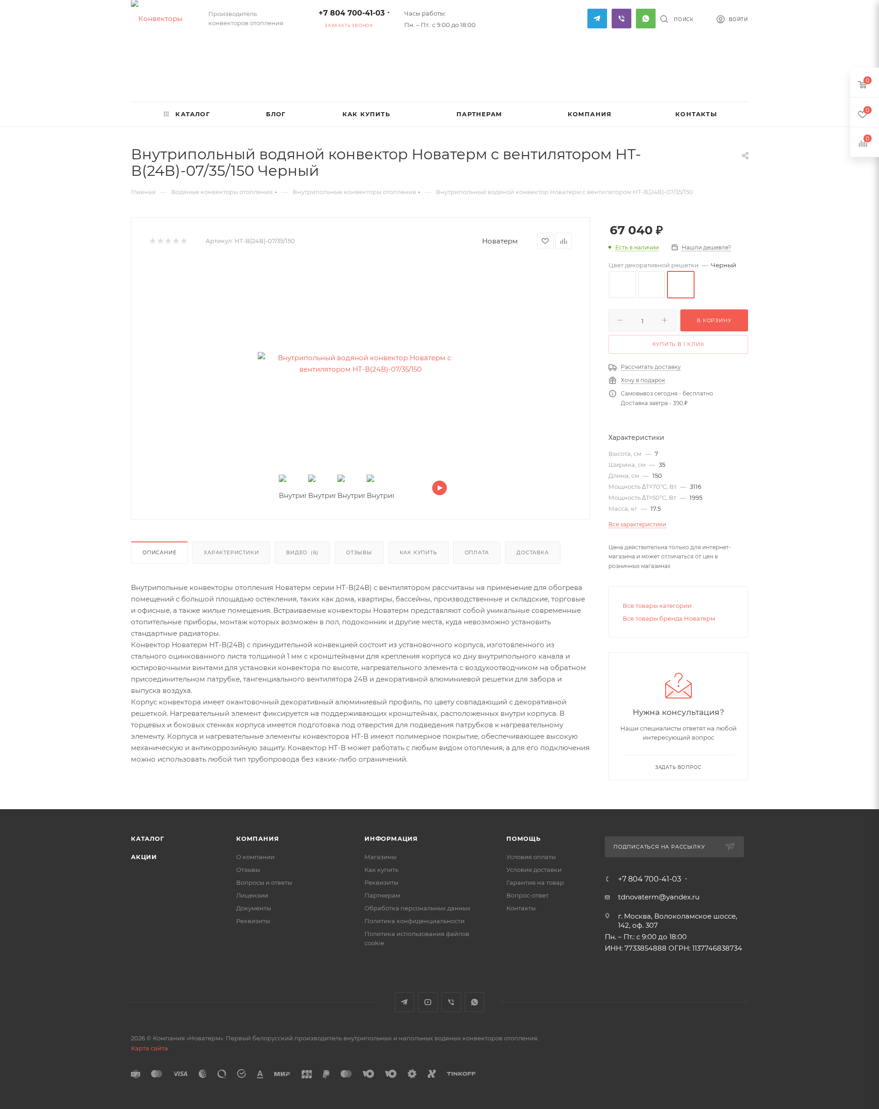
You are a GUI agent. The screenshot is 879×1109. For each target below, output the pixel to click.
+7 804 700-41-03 (352, 13)
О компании (255, 856)
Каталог (147, 838)
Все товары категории (657, 605)
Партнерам (382, 895)
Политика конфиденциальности (414, 921)
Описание (159, 552)
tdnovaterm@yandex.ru (659, 897)
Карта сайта (149, 1048)
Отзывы (359, 552)
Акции (144, 856)
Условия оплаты (531, 856)
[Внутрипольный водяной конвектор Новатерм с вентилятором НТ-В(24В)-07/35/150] (361, 363)
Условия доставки (534, 869)
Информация (391, 838)
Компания (257, 838)
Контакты (521, 908)
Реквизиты (253, 921)
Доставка (532, 552)
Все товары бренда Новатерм (669, 618)
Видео (302, 552)
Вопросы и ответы (264, 882)
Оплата (477, 552)
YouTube (428, 1002)
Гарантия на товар (535, 882)
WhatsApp (646, 18)
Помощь (523, 838)
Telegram (597, 18)
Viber (621, 18)
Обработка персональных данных (417, 908)
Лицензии (252, 895)
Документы (253, 908)
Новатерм (500, 241)
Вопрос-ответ (527, 895)
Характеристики (231, 552)
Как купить (418, 552)
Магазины (380, 856)
